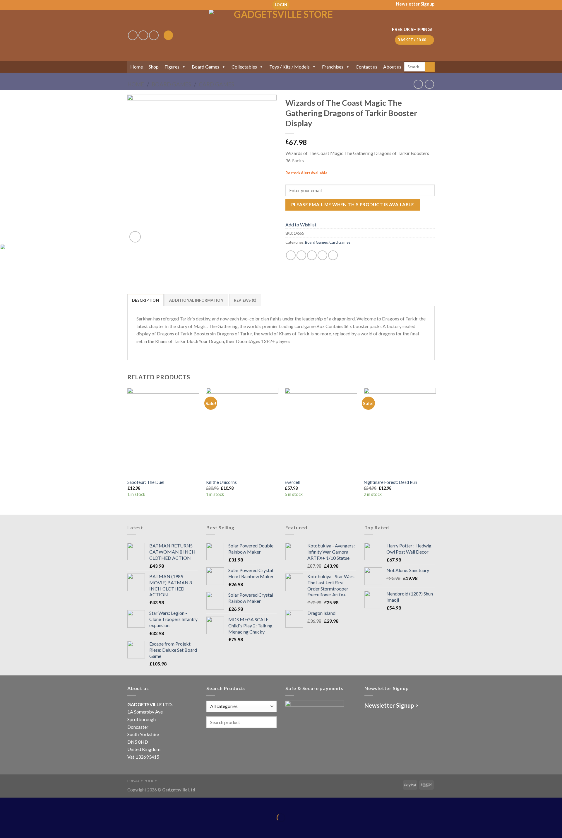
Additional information (196, 300)
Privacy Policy (142, 781)
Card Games (216, 84)
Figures (172, 66)
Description (145, 300)
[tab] (145, 300)
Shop (154, 66)
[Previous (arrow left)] (5, 828)
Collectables (244, 66)
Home (136, 66)
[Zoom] (135, 237)
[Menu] (168, 35)
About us (392, 66)
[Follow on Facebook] (133, 35)
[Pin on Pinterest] (322, 255)
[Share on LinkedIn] (333, 255)
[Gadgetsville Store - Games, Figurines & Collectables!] (281, 35)
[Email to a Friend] (312, 255)
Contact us (366, 66)
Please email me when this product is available (352, 204)
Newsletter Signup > (391, 705)
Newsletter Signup (415, 3)
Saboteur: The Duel (145, 482)
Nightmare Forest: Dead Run (390, 482)
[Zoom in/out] (22, 803)
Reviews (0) (245, 300)
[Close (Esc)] (5, 803)
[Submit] (430, 67)
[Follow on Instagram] (143, 35)
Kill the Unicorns (221, 482)
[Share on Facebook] (291, 255)
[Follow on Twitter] (154, 35)
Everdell (292, 482)
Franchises (332, 66)
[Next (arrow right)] (22, 828)
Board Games (205, 66)
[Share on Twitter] (301, 255)
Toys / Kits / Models (289, 66)
